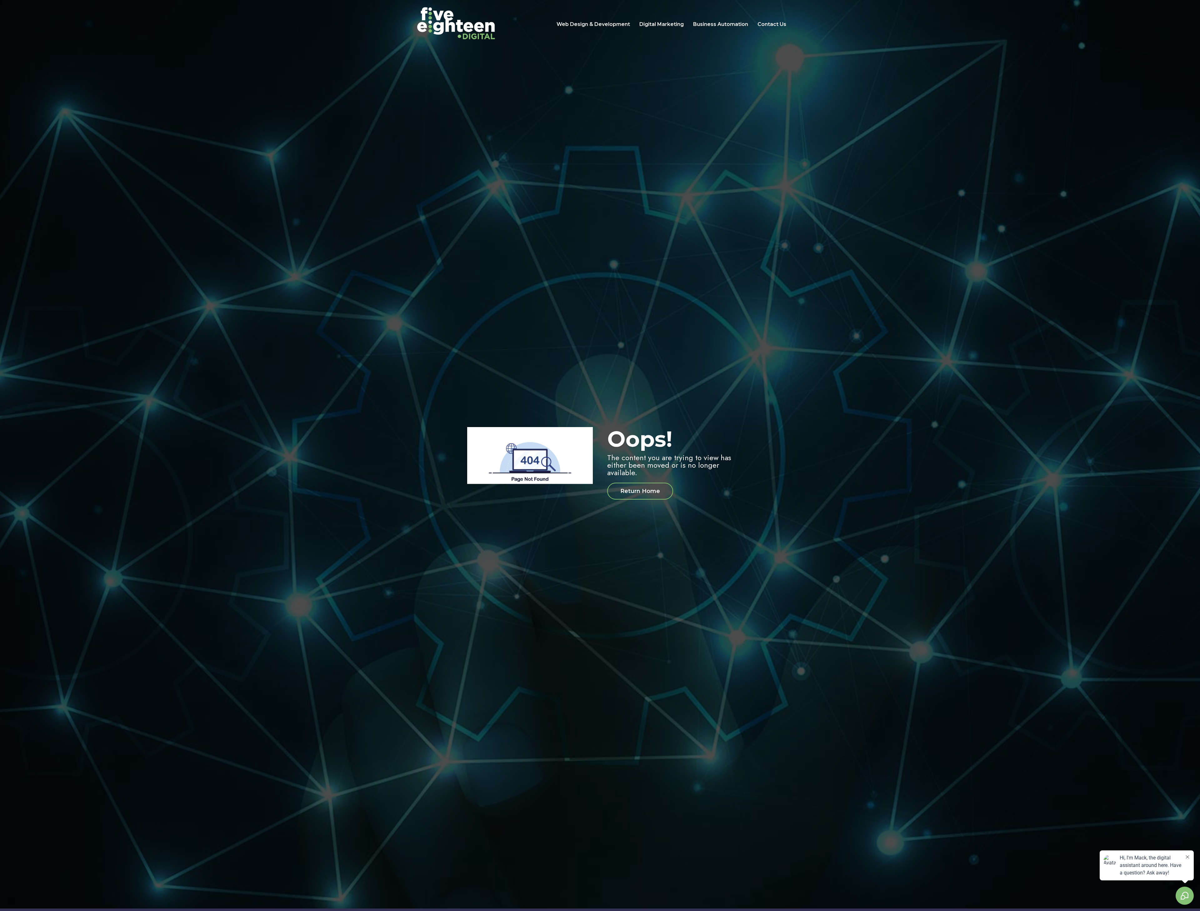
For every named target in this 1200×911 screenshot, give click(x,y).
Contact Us (772, 24)
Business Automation (720, 24)
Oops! (639, 439)
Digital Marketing (661, 24)
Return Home (640, 491)
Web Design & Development (593, 24)
